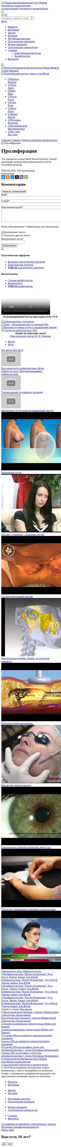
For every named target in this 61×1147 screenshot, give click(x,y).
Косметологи (15, 283)
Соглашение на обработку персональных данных (28, 1124)
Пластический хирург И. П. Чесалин (30, 336)
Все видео (7, 350)
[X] (17, 177)
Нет (10, 1144)
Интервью (13, 29)
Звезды (12, 32)
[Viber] (21, 177)
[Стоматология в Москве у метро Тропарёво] (25, 313)
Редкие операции (17, 44)
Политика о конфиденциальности (20, 1127)
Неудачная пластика (19, 38)
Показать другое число (17, 235)
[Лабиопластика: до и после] (17, 321)
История (12, 35)
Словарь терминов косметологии (39, 140)
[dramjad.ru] (25, 73)
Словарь (12, 50)
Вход (4, 21)
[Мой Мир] (12, 177)
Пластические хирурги (20, 264)
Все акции (26, 1009)
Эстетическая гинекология (22, 47)
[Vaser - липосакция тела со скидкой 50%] (24, 324)
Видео (11, 341)
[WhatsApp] (26, 177)
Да (4, 1144)
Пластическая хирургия (27, 53)
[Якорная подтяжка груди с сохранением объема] (29, 327)
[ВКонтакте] (3, 177)
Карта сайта (7, 1130)
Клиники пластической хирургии (26, 261)
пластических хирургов (26, 267)
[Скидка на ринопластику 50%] (19, 330)
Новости (12, 26)
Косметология (22, 56)
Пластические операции (21, 41)
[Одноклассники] (8, 177)
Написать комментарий (14, 191)
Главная (5, 140)
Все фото (18, 350)
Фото (11, 344)
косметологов (20, 286)
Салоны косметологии (20, 280)
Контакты (13, 59)
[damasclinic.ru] (30, 70)
